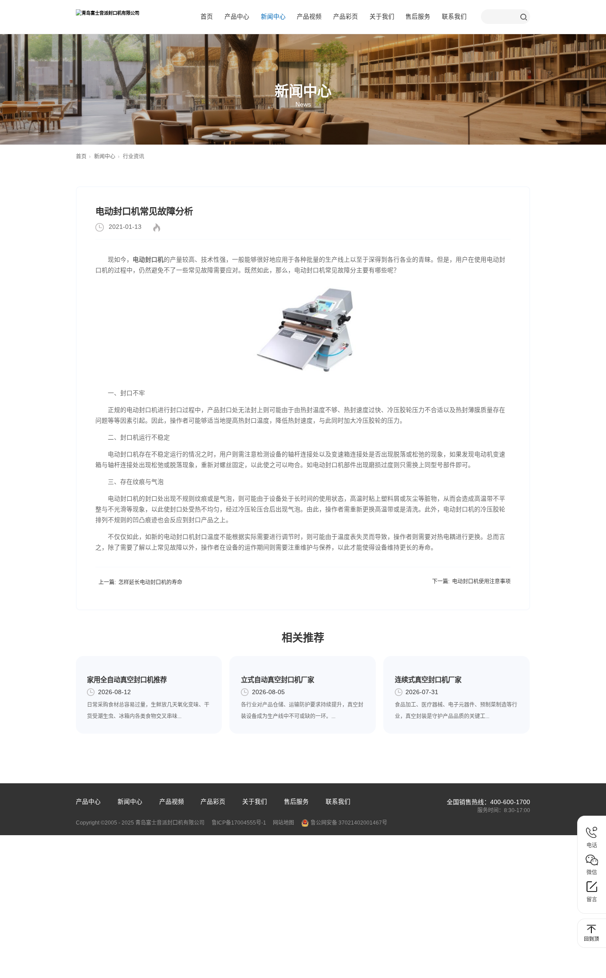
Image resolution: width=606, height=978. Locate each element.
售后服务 (417, 16)
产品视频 (309, 16)
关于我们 (382, 16)
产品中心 (236, 16)
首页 (207, 16)
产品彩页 (345, 16)
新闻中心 (273, 16)
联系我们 (454, 16)
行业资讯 (133, 156)
